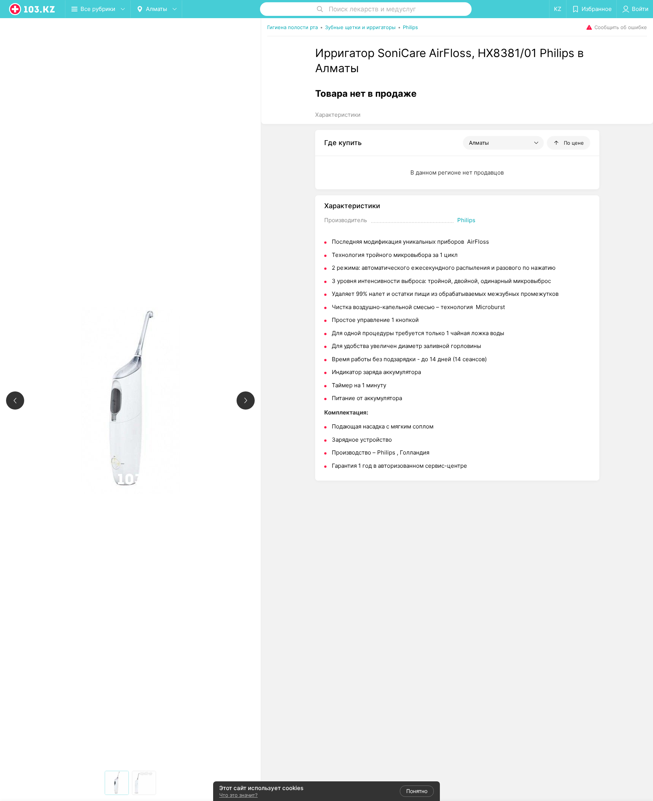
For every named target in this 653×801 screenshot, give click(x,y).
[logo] (32, 9)
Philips (466, 220)
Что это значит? (238, 795)
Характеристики (338, 114)
